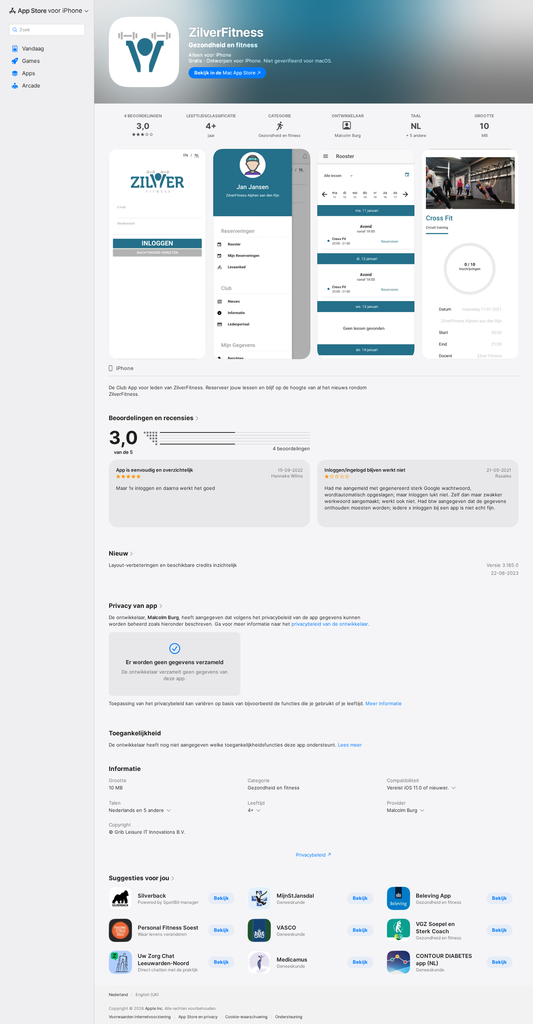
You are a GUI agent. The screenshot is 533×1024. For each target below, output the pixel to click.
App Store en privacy (198, 1017)
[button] (46, 48)
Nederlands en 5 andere (136, 810)
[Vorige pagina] (101, 930)
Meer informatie (383, 703)
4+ (251, 810)
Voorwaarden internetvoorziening (140, 1017)
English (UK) (147, 995)
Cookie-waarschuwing (246, 1017)
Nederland (118, 995)
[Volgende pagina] (526, 930)
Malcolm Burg (402, 810)
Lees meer (350, 745)
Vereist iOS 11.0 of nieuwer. (418, 788)
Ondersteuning (288, 1017)
